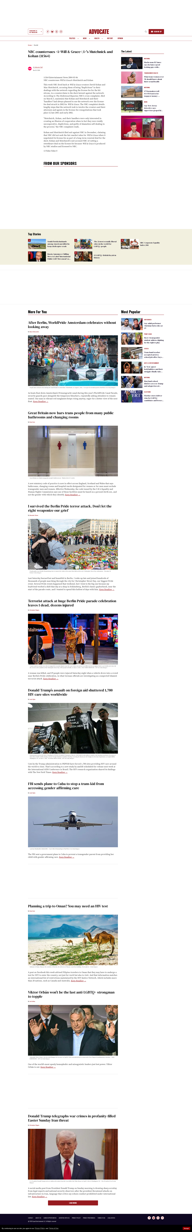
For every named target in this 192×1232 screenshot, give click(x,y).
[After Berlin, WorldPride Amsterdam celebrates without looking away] (73, 360)
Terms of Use (53, 1228)
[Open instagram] (61, 31)
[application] (142, 128)
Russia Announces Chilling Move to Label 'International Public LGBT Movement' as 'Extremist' (59, 258)
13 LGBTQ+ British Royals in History (105, 256)
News (85, 38)
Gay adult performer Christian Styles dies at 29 (153, 325)
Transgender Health (151, 73)
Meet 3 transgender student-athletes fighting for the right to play (154, 340)
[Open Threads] (56, 31)
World (36, 45)
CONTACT (30, 1218)
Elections (147, 392)
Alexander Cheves (34, 515)
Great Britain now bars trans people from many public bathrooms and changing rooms (71, 415)
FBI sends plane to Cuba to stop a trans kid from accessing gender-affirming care (66, 785)
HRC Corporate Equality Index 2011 (150, 243)
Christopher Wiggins (34, 610)
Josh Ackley (32, 1001)
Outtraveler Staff (38, 67)
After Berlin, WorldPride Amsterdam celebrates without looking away (72, 324)
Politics (72, 38)
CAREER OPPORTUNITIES (50, 1218)
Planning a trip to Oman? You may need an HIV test (68, 906)
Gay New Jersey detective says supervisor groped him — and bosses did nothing (153, 110)
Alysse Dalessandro (34, 332)
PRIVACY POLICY (76, 1218)
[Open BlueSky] (52, 31)
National (147, 59)
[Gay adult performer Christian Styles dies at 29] (131, 324)
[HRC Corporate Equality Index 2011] (130, 244)
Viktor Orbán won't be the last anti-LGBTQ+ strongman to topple (71, 994)
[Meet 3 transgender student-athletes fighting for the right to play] (131, 338)
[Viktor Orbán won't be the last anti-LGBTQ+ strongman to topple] (73, 1030)
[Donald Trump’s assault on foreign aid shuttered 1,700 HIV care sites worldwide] (73, 728)
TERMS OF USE (101, 1218)
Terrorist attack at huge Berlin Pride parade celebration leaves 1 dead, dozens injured (72, 603)
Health (96, 38)
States (146, 349)
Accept (186, 1228)
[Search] (146, 31)
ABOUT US (38, 1218)
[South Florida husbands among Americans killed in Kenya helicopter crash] (37, 244)
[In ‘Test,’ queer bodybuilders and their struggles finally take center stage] (131, 367)
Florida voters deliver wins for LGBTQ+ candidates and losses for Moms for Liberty (153, 399)
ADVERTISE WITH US (64, 1218)
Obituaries (148, 320)
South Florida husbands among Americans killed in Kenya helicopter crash (58, 244)
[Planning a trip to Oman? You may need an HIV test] (73, 940)
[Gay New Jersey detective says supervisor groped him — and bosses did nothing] (131, 106)
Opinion (120, 38)
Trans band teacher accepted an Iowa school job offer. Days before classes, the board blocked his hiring (153, 358)
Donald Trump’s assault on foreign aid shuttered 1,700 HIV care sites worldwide (70, 692)
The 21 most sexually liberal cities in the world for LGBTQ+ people (105, 244)
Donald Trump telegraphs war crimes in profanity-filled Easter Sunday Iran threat (72, 1118)
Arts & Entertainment (151, 363)
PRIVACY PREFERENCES (89, 1218)
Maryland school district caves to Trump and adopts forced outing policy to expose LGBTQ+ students (153, 386)
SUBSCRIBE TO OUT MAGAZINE (33, 31)
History (110, 38)
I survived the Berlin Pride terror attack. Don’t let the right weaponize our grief (70, 508)
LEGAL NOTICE (111, 1218)
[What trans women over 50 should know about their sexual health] (131, 77)
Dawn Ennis (32, 422)
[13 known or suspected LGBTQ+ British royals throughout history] (83, 256)
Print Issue (148, 334)
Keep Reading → (40, 401)
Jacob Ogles (32, 699)
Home (30, 45)
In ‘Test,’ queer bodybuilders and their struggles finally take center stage (153, 370)
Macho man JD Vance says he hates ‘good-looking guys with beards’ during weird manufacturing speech (153, 67)
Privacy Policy (40, 1228)
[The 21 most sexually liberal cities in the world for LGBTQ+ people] (83, 244)
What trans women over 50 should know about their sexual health (154, 79)
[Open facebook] (47, 31)
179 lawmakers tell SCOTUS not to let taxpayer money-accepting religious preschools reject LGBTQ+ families (152, 97)
